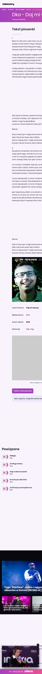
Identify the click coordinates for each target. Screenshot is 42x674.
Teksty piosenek (20, 9)
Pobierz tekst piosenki (23, 391)
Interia (4, 9)
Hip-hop (28, 9)
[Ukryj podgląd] (38, 645)
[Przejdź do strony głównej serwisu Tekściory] (8, 4)
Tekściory (11, 9)
